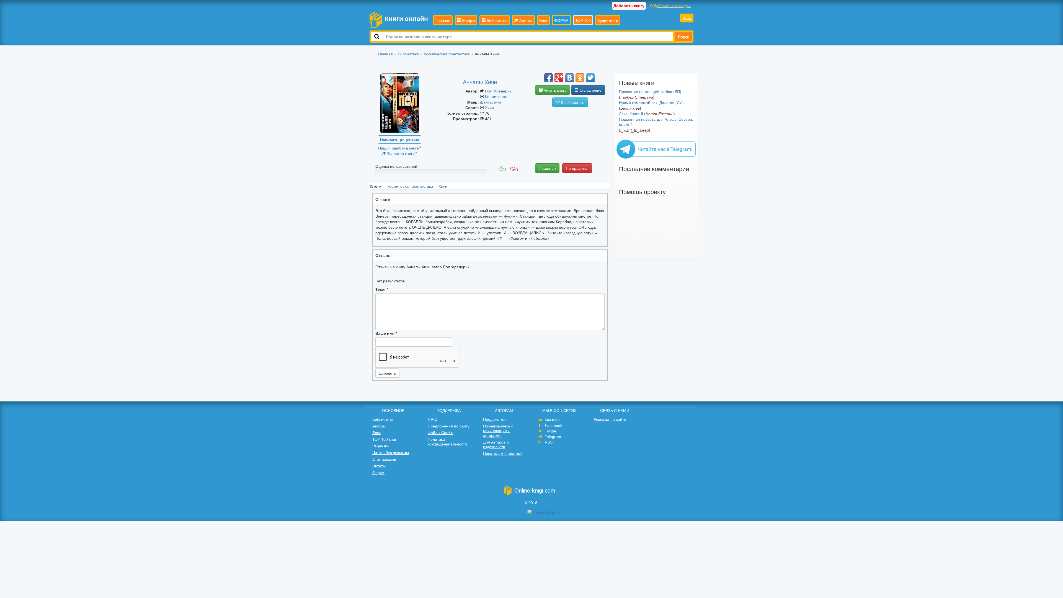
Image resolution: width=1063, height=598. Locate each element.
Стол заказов (384, 459)
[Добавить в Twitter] (590, 77)
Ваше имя (386, 333)
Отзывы (383, 255)
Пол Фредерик (498, 91)
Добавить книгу (628, 5)
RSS (549, 442)
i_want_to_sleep (634, 130)
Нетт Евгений (660, 113)
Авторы (525, 20)
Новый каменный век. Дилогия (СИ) (651, 102)
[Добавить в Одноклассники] (580, 77)
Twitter (550, 431)
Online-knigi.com (534, 490)
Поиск (683, 36)
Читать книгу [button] (554, 90)
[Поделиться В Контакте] (569, 77)
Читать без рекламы (390, 452)
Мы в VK (552, 420)
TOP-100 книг (384, 439)
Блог (543, 20)
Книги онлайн (406, 18)
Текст (381, 289)
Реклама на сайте (610, 419)
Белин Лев (630, 108)
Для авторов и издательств (496, 444)
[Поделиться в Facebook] (548, 77)
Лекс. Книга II (631, 113)
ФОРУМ (561, 20)
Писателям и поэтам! (502, 453)
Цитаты (379, 465)
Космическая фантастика (494, 99)
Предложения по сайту (448, 426)
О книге (382, 199)
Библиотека (497, 20)
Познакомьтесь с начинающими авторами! (498, 430)
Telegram (553, 437)
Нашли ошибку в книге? (399, 148)
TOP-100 (583, 20)
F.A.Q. (433, 419)
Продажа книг (495, 419)
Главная (442, 20)
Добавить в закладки (672, 5)
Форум (378, 472)
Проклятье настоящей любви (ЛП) (650, 91)
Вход (686, 18)
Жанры (468, 20)
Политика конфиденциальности (447, 441)
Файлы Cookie (440, 432)
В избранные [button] (572, 102)
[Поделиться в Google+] (558, 77)
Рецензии (380, 445)
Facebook (553, 425)
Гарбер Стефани (636, 97)
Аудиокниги (607, 20)
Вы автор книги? (401, 153)
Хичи (489, 107)
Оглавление (590, 90)
